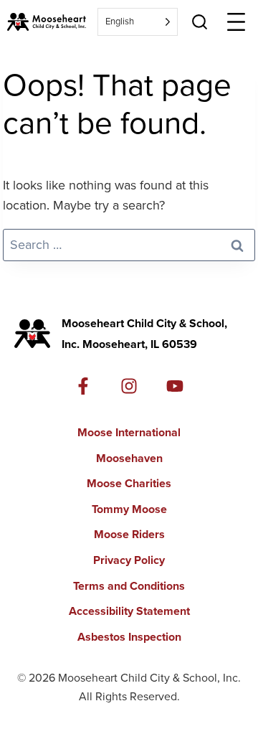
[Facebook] (83, 386)
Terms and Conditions (129, 586)
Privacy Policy (129, 560)
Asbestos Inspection (129, 637)
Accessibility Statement (129, 611)
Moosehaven (129, 458)
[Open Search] (200, 22)
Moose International (129, 432)
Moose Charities (129, 483)
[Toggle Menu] (236, 22)
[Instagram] (129, 386)
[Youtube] (174, 386)
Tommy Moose (129, 509)
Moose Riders (129, 534)
